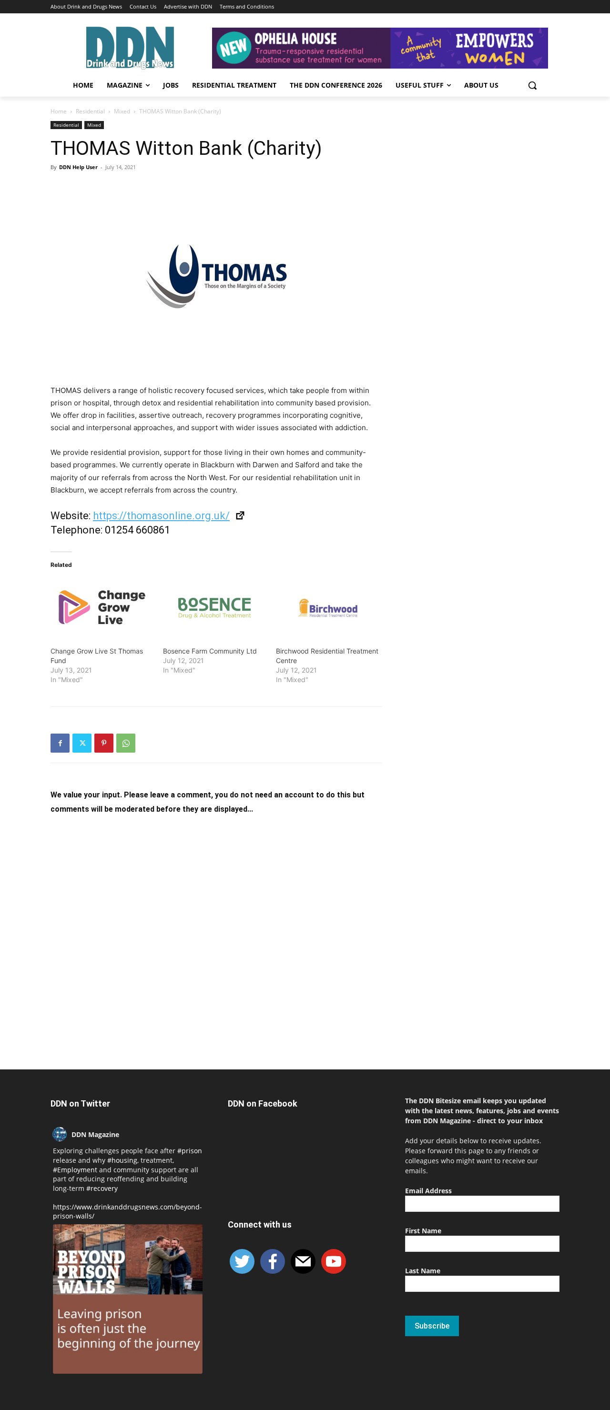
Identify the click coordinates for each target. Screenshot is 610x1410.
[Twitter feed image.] (128, 1299)
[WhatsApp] (125, 743)
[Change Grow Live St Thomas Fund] (102, 607)
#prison (189, 1150)
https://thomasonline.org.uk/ (161, 516)
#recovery (102, 1188)
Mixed (122, 111)
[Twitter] (82, 743)
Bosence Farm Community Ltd (210, 651)
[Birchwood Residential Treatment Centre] (327, 607)
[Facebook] (60, 743)
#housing (122, 1160)
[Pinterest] (103, 743)
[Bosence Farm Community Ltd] (214, 607)
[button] (532, 85)
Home (59, 111)
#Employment (75, 1169)
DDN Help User (78, 167)
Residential (90, 111)
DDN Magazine (95, 1134)
